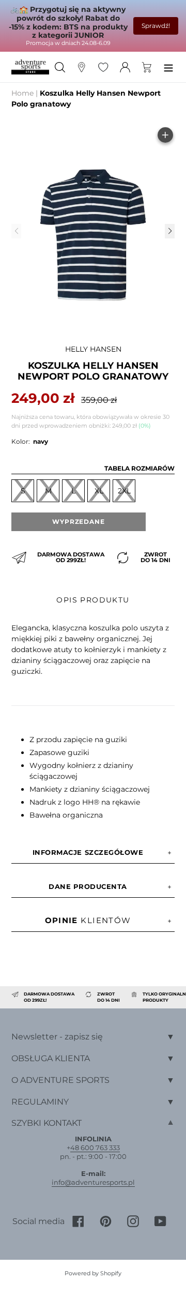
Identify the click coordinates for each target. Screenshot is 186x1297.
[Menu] (168, 67)
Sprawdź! (156, 25)
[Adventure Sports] (30, 66)
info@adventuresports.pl (93, 1182)
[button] (169, 231)
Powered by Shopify (93, 1273)
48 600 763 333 (95, 1147)
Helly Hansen (93, 349)
